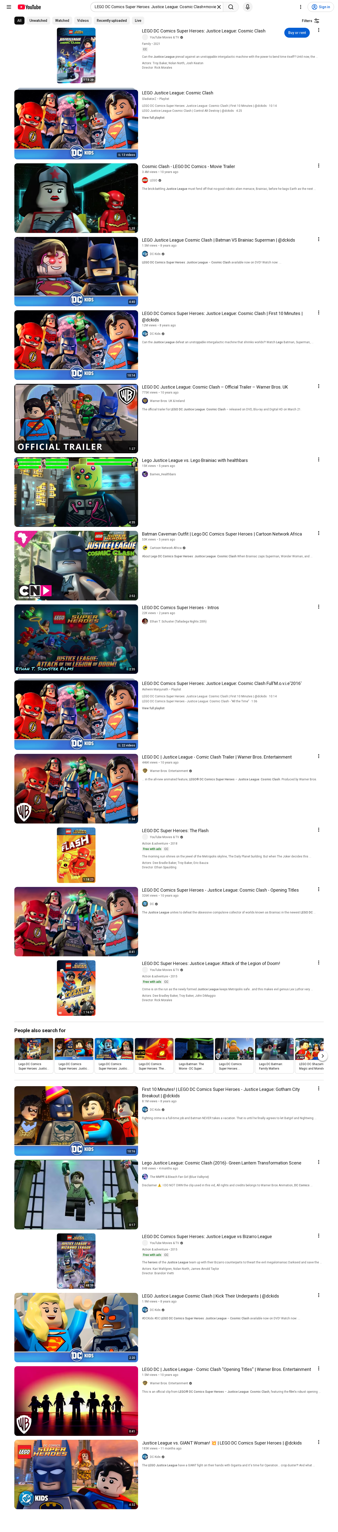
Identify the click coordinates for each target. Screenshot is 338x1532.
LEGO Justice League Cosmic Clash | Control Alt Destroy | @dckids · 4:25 (192, 111)
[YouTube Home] (29, 7)
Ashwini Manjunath (155, 689)
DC (152, 904)
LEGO (153, 180)
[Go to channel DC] (146, 904)
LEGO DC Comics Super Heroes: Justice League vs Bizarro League (207, 1236)
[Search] (231, 7)
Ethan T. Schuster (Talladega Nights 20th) (178, 621)
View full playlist (153, 117)
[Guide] (9, 7)
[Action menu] (319, 30)
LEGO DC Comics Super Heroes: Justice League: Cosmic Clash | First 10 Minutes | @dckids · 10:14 (209, 106)
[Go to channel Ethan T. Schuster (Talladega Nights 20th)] (146, 621)
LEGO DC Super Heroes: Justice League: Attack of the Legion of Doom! (211, 963)
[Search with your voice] (248, 7)
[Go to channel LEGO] (146, 180)
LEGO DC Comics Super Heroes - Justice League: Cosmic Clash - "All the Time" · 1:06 (199, 701)
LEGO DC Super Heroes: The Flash (175, 830)
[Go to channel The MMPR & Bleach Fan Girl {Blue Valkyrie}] (146, 1177)
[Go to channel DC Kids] (146, 254)
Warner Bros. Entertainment (169, 771)
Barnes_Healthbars (163, 474)
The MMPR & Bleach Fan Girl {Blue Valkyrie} (179, 1177)
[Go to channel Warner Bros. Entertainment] (146, 771)
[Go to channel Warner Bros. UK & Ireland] (146, 401)
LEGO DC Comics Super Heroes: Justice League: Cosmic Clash (204, 30)
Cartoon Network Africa (166, 548)
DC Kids (155, 254)
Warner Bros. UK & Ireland (167, 401)
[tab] (19, 21)
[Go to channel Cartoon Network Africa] (146, 548)
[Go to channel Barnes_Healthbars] (146, 474)
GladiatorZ (149, 99)
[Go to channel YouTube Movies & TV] (146, 37)
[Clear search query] (219, 7)
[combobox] (155, 7)
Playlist (164, 99)
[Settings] (301, 7)
